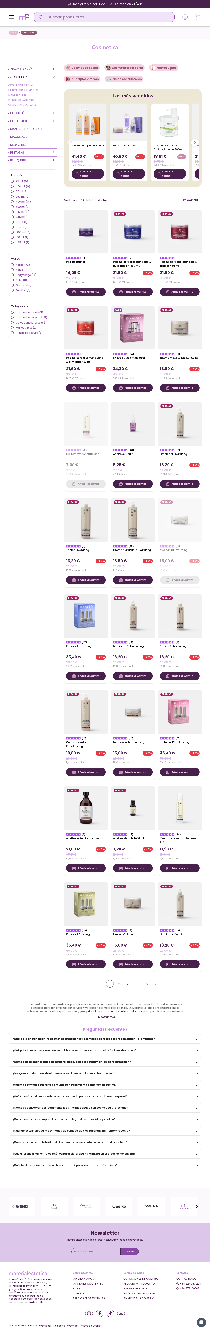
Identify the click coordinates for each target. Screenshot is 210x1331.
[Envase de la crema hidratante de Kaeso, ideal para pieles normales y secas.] (133, 519)
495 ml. (23, 202)
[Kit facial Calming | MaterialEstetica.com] (86, 904)
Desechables (20, 121)
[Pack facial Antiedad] (128, 122)
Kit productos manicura (129, 358)
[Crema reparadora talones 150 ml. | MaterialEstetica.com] (180, 808)
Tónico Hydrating (77, 550)
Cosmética (18, 77)
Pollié (21, 280)
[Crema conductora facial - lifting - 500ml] (170, 122)
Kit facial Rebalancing (174, 742)
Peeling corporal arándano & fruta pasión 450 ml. (132, 264)
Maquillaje (18, 137)
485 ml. (22, 242)
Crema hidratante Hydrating (132, 550)
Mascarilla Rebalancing (128, 742)
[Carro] (197, 17)
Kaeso (23, 265)
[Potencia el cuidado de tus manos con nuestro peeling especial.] (86, 231)
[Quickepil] (87, 1206)
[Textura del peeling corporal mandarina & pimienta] (86, 327)
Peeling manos (76, 262)
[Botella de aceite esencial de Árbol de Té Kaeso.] (133, 808)
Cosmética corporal (23, 90)
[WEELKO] (119, 1206)
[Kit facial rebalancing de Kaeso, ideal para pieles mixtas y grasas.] (180, 712)
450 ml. (23, 186)
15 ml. (21, 227)
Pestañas (17, 152)
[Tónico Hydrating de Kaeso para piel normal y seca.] (86, 519)
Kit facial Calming (78, 934)
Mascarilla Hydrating (174, 550)
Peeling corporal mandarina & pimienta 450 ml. (84, 360)
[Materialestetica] (24, 17)
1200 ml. (23, 232)
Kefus (22, 270)
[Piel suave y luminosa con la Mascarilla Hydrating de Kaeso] (180, 519)
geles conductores (132, 1011)
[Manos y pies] (153, 67)
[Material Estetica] (184, 1206)
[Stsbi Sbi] (89, 1313)
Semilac (23, 290)
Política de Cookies (91, 1325)
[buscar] (40, 17)
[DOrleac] (54, 1206)
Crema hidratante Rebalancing (78, 744)
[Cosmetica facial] (68, 67)
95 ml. (22, 181)
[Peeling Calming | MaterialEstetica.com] (133, 904)
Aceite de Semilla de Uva (82, 838)
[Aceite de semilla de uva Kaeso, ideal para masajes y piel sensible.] (86, 808)
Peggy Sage (26, 275)
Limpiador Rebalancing (128, 646)
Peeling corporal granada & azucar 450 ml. (178, 264)
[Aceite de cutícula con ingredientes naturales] (133, 423)
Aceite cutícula (123, 454)
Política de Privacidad (65, 1325)
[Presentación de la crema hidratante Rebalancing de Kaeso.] (86, 712)
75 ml (22, 191)
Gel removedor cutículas (82, 454)
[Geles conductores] (109, 79)
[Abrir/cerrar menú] (11, 17)
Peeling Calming (124, 934)
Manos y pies (17, 95)
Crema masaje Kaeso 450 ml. (179, 358)
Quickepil (24, 285)
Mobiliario (18, 145)
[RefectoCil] (22, 1206)
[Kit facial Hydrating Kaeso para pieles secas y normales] (86, 615)
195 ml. (23, 212)
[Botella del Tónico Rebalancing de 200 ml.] (180, 615)
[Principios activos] (68, 79)
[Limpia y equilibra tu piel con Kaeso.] (133, 615)
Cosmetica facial (20, 85)
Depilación (18, 113)
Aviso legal (45, 1325)
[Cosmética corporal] (108, 67)
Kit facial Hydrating (79, 646)
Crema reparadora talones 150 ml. (178, 840)
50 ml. (21, 222)
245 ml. (23, 217)
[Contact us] (201, 1322)
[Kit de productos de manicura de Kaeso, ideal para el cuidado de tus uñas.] (133, 327)
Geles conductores (22, 105)
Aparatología (21, 69)
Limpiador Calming (172, 934)
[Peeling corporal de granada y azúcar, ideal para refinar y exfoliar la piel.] (180, 231)
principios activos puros (101, 1011)
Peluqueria (18, 160)
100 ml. (22, 237)
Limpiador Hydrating (173, 454)
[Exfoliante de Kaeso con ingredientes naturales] (133, 231)
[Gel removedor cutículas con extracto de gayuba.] (86, 423)
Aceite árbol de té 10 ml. (129, 838)
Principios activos (21, 100)
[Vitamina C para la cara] (87, 122)
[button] (191, 200)
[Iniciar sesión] (185, 17)
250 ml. (23, 197)
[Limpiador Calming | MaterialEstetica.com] (180, 904)
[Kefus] (151, 1206)
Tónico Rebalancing (173, 646)
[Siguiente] (195, 142)
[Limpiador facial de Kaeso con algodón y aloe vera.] (180, 423)
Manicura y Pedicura (26, 129)
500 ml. (23, 207)
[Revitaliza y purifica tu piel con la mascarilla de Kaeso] (133, 712)
